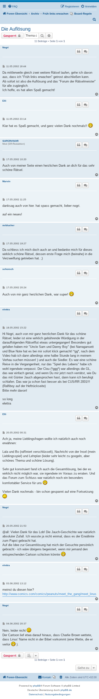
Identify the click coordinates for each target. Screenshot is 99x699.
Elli (4, 100)
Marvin (6, 181)
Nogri (5, 47)
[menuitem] (13, 6)
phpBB (37, 685)
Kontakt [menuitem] (46, 677)
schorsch (7, 269)
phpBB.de (66, 690)
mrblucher (8, 225)
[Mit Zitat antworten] (78, 51)
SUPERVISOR (10, 141)
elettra (6, 309)
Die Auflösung (16, 29)
